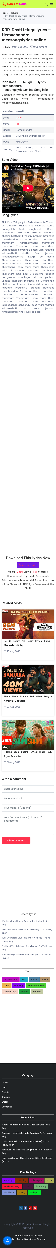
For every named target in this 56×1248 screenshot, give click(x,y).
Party (49, 1180)
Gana (6, 985)
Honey (34, 979)
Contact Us (27, 1235)
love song (41, 1186)
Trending (21, 1180)
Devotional (7, 1106)
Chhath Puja (10, 991)
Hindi (4, 1087)
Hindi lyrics (9, 1192)
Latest (5, 1082)
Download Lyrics (28, 565)
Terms (20, 1239)
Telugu (14, 12)
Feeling (24, 991)
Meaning (18, 985)
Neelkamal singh (12, 1186)
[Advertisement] (28, 435)
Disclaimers (30, 1239)
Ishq (24, 979)
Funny (22, 1192)
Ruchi (7, 47)
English (5, 1101)
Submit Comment (16, 840)
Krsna (45, 979)
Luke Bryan (36, 1180)
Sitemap (41, 1239)
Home (5, 12)
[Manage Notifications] (7, 1241)
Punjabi (5, 1092)
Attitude (37, 991)
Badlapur (34, 1192)
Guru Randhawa (36, 985)
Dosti (19, 117)
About (18, 1235)
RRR (18, 123)
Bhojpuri (6, 1097)
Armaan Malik (10, 979)
